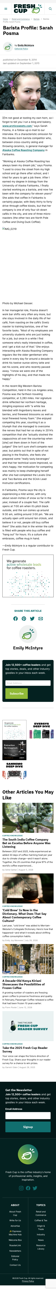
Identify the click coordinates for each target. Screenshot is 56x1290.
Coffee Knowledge (12, 835)
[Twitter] (35, 1188)
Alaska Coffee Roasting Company (23, 150)
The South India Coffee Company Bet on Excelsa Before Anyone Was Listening (26, 843)
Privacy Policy (28, 1281)
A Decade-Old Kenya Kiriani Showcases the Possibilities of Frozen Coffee (23, 984)
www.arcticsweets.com (17, 125)
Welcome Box (15, 1240)
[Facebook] (28, 1188)
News (41, 1240)
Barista (36, 19)
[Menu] (6, 9)
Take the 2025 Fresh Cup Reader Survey (25, 1049)
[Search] (50, 9)
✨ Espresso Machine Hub (15, 1233)
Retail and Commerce (21, 19)
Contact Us (15, 1265)
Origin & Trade (41, 1227)
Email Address (13, 1108)
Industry (41, 1234)
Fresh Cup (28, 8)
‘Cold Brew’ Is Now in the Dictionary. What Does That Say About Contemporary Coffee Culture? (24, 915)
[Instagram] (21, 1188)
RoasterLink (15, 1245)
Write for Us (15, 1220)
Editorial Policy (21, 48)
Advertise (15, 1226)
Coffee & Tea (40, 1220)
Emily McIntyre (26, 45)
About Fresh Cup (15, 1213)
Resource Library (40, 1247)
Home (5, 19)
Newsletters (15, 1251)
